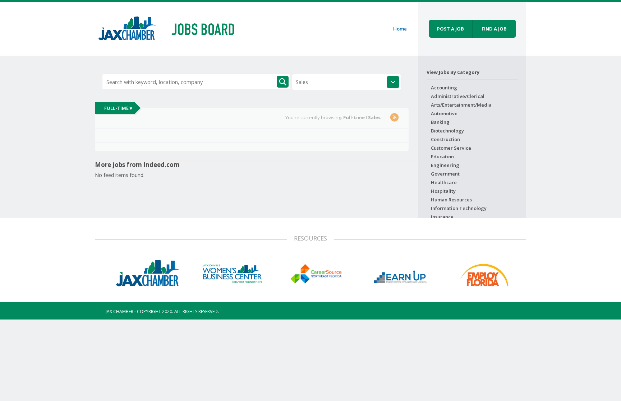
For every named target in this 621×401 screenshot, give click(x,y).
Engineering (445, 165)
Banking (440, 122)
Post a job (450, 28)
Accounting (444, 87)
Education (442, 156)
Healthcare (444, 182)
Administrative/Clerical (457, 96)
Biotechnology (447, 130)
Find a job (494, 28)
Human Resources (451, 199)
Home (400, 28)
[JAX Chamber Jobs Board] (171, 27)
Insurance (442, 217)
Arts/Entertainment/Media (461, 105)
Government (445, 174)
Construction (445, 139)
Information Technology (459, 208)
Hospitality (443, 191)
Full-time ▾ (118, 108)
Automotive (444, 113)
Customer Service (451, 148)
